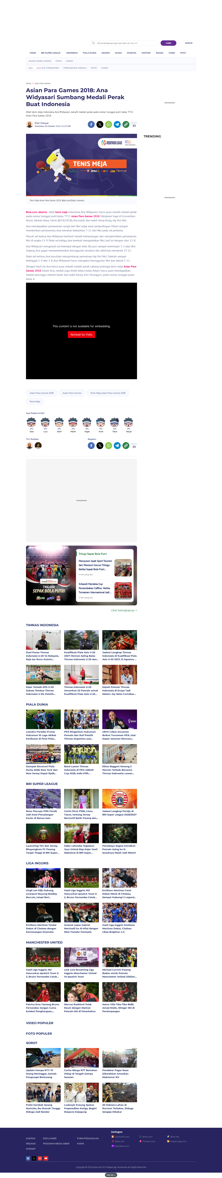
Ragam (159, 53)
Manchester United (44, 942)
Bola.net (174, 1136)
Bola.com (148, 1136)
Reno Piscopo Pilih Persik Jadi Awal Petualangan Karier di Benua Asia (41, 814)
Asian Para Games (40, 61)
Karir (80, 1143)
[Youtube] (46, 1158)
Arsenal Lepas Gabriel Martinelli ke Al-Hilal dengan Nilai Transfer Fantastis (81, 928)
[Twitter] (34, 1158)
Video (172, 53)
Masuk (189, 43)
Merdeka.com (122, 1146)
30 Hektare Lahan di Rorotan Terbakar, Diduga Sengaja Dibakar (117, 1108)
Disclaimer (50, 1138)
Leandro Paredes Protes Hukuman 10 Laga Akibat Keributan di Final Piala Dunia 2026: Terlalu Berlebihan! (41, 735)
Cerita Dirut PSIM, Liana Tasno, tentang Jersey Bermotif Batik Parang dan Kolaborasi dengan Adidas (80, 814)
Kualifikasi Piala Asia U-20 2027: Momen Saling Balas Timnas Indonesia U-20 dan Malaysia (80, 655)
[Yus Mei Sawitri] (38, 445)
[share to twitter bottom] (99, 445)
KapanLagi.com (178, 1141)
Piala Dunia (89, 53)
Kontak (30, 1138)
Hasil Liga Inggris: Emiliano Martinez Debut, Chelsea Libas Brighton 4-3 (118, 928)
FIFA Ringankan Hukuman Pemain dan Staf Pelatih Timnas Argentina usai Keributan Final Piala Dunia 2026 (80, 735)
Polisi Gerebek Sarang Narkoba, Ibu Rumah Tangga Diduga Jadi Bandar (43, 1108)
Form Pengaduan (88, 1138)
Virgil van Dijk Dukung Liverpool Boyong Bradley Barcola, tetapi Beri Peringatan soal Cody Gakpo (43, 893)
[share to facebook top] (91, 124)
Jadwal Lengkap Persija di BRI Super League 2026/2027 (119, 813)
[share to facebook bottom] (91, 445)
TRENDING (152, 136)
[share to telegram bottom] (117, 445)
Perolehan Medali (75, 68)
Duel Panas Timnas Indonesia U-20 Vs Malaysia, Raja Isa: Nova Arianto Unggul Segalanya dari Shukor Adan (42, 655)
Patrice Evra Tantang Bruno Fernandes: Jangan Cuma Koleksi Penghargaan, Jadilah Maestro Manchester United (43, 1007)
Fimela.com (149, 1141)
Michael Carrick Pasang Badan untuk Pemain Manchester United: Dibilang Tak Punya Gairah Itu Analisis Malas (119, 973)
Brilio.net (119, 1141)
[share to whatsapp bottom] (108, 445)
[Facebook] (28, 1158)
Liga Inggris (37, 863)
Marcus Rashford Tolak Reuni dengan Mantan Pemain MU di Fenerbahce (80, 1007)
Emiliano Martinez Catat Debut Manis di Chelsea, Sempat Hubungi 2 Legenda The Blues (119, 893)
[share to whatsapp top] (108, 124)
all (31, 68)
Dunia (118, 53)
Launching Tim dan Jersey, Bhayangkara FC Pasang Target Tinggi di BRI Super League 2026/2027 (42, 849)
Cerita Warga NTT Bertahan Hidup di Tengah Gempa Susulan (80, 1073)
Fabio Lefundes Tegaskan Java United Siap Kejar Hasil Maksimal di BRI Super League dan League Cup (80, 849)
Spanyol (131, 53)
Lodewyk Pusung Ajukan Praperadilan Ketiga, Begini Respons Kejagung (80, 1108)
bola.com (97, 1167)
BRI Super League (50, 53)
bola (50, 42)
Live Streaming (49, 68)
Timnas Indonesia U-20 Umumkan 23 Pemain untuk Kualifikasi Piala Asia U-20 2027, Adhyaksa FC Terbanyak (81, 690)
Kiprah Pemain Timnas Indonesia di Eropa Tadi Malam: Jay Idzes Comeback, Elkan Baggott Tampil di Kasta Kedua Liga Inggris (119, 690)
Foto (183, 53)
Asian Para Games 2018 (85, 216)
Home (33, 53)
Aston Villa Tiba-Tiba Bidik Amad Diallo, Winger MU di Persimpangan (118, 1007)
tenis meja (61, 212)
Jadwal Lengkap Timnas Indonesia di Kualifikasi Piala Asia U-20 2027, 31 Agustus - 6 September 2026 (119, 655)
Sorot (31, 1043)
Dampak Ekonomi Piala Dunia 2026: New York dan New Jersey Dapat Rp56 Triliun (42, 770)
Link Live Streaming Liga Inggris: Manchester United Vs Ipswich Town (80, 973)
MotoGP (146, 53)
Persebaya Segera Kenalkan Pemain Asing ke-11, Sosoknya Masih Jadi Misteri (119, 849)
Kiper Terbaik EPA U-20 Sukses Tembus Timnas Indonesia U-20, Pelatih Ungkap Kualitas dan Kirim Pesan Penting (42, 690)
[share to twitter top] (99, 124)
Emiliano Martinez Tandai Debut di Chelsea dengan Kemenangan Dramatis (41, 928)
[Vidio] (40, 1158)
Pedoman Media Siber (56, 1143)
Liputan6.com (122, 1136)
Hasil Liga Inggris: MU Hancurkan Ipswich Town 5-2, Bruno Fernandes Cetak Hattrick (80, 893)
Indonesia (72, 53)
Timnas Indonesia (42, 625)
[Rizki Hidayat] (30, 124)
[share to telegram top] (117, 124)
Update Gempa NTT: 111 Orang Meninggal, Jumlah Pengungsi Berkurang (41, 1073)
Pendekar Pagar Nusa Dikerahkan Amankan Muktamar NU (115, 1073)
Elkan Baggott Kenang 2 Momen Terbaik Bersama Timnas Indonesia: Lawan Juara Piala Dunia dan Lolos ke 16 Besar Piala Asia (118, 770)
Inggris (105, 53)
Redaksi (31, 1143)
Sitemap (31, 1148)
